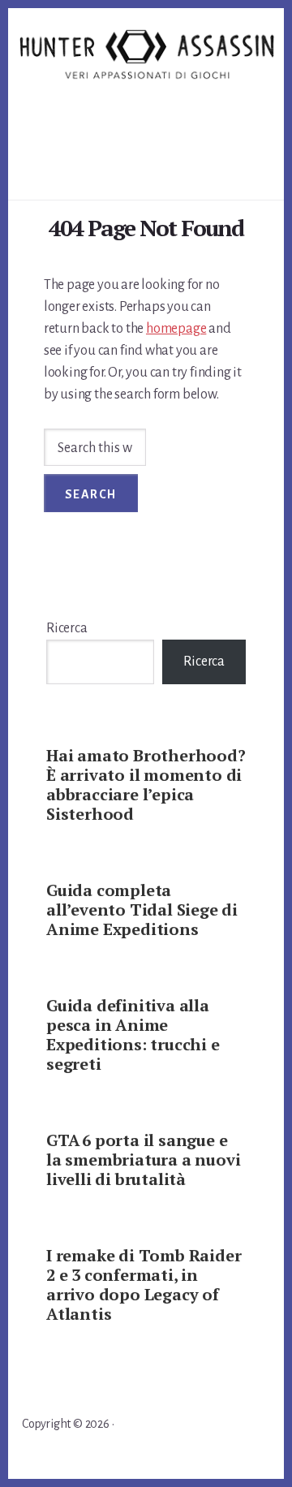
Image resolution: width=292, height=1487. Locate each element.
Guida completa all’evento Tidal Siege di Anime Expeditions (142, 909)
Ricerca (67, 628)
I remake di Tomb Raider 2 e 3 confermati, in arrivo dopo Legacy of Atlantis (143, 1284)
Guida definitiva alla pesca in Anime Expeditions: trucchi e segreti (133, 1034)
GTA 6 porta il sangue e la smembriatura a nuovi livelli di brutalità (143, 1159)
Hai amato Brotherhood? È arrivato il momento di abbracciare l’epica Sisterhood (146, 784)
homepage (176, 328)
